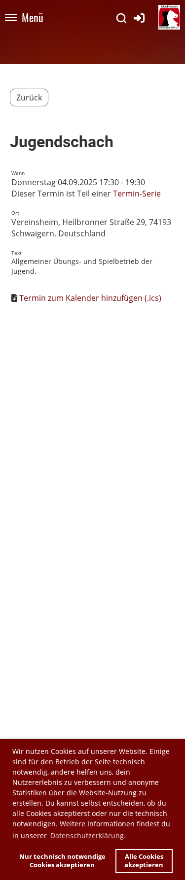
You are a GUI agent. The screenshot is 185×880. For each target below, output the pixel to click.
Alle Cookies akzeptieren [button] (143, 861)
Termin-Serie (137, 193)
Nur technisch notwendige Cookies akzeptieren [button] (62, 861)
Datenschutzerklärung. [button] (88, 835)
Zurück (29, 97)
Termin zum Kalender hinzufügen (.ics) (90, 298)
